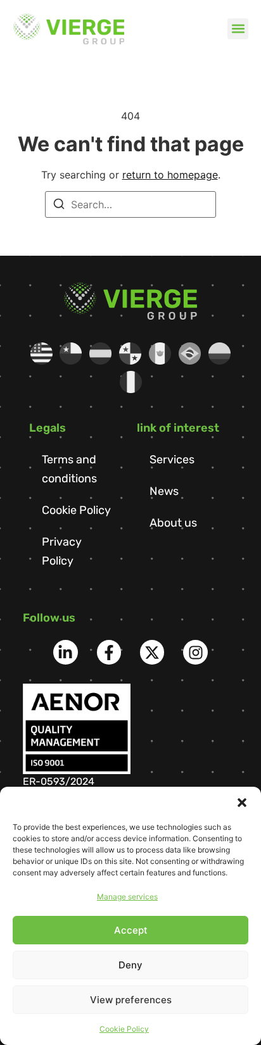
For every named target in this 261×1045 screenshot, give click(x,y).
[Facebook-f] (109, 652)
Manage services (127, 896)
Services (172, 459)
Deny (130, 965)
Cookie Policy (124, 1029)
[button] (242, 802)
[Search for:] (130, 204)
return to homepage (170, 174)
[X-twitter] (152, 652)
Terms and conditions (69, 469)
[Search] (58, 205)
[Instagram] (195, 652)
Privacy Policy (62, 551)
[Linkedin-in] (65, 652)
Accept (131, 930)
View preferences (131, 1000)
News (164, 491)
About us (173, 523)
